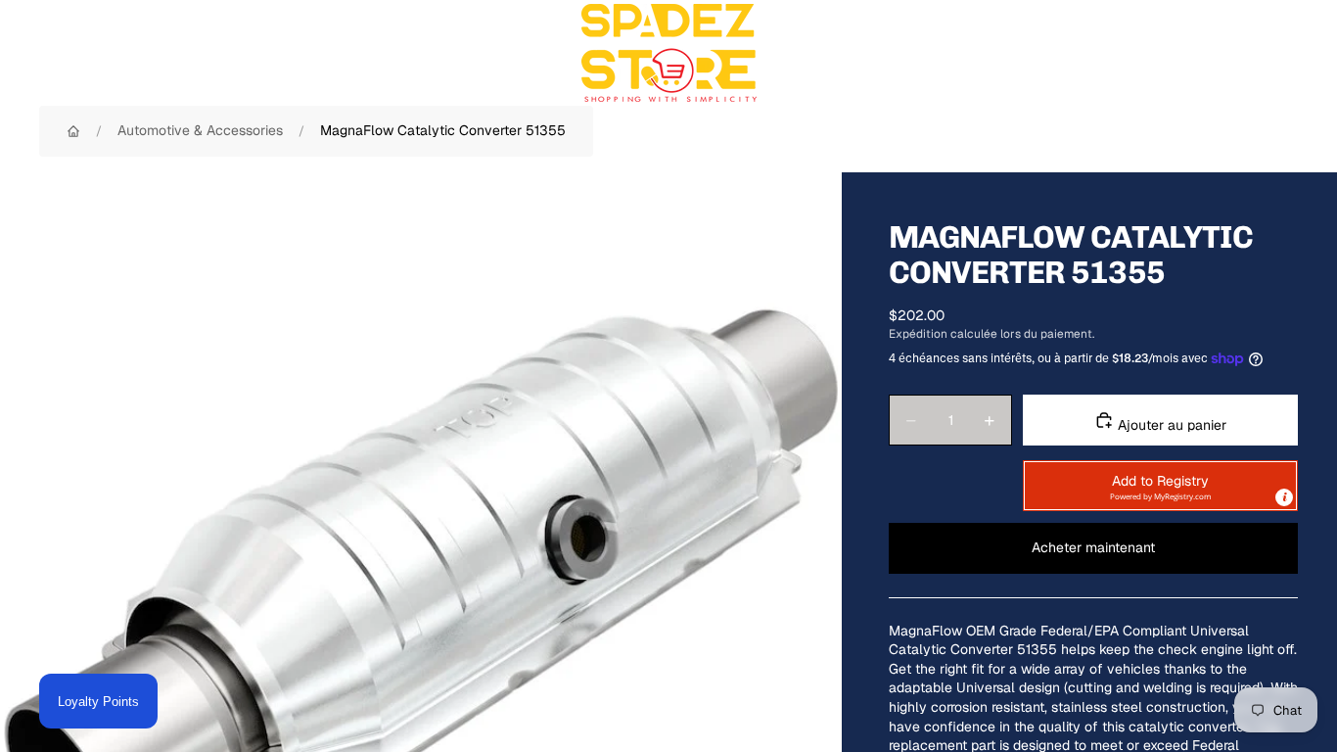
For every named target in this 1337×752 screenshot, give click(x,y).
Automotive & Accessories (200, 130)
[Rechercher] (1192, 52)
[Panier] (1276, 52)
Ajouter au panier (1170, 425)
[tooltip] (1284, 497)
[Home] (73, 131)
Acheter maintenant (1093, 547)
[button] (1160, 485)
